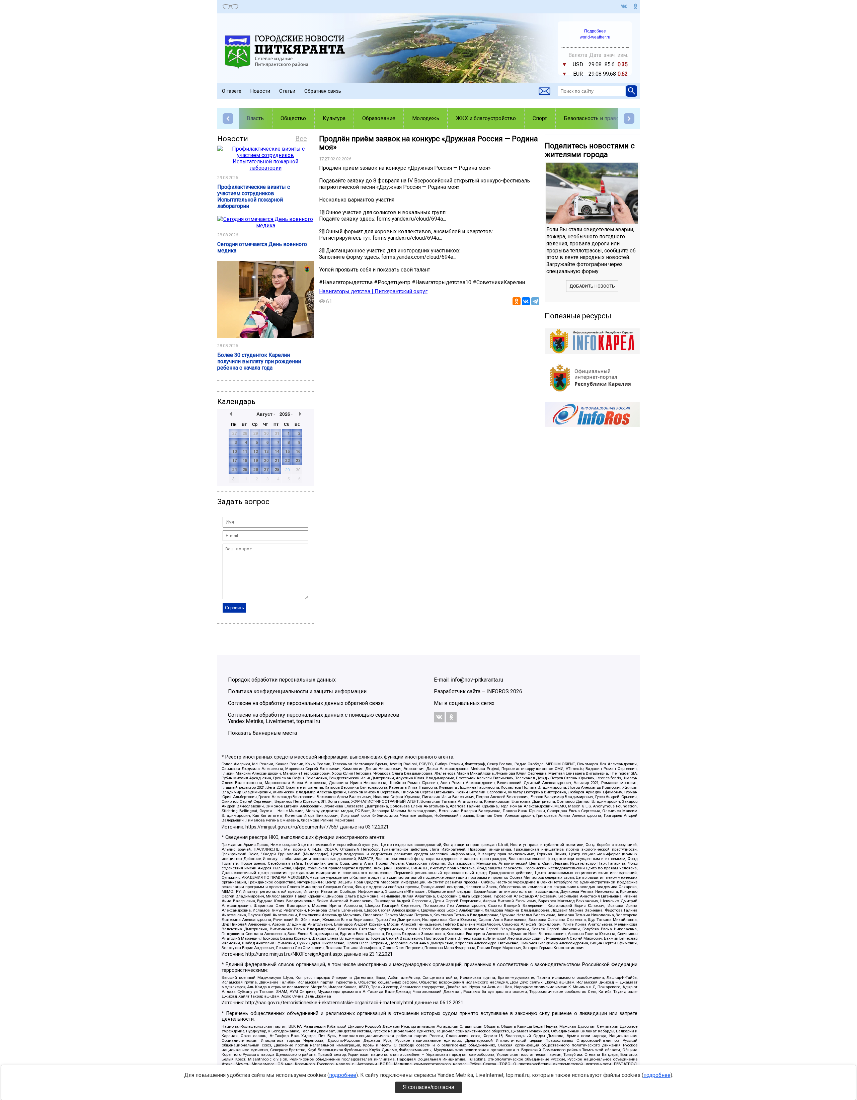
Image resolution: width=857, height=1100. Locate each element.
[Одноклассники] (517, 301)
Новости (260, 91)
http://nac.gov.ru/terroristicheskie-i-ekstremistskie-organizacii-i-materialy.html (329, 1003)
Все (301, 139)
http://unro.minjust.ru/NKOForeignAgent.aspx (293, 954)
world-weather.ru (595, 37)
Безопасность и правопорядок (602, 118)
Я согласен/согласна (428, 1087)
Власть (255, 118)
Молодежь (425, 118)
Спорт (540, 118)
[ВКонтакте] (526, 301)
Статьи (287, 91)
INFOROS (497, 691)
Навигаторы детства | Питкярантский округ (373, 291)
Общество (293, 118)
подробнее (342, 1075)
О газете (231, 91)
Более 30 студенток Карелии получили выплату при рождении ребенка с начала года (259, 361)
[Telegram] (535, 301)
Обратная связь (322, 91)
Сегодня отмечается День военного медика (262, 247)
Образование (378, 118)
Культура (334, 118)
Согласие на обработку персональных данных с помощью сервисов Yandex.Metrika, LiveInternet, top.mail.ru (313, 718)
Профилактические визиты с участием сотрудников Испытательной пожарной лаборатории (253, 196)
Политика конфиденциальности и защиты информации (297, 691)
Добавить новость (592, 286)
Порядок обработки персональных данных (282, 680)
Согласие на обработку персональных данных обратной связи (306, 703)
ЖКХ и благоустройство (486, 118)
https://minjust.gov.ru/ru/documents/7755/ (291, 827)
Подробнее (595, 31)
